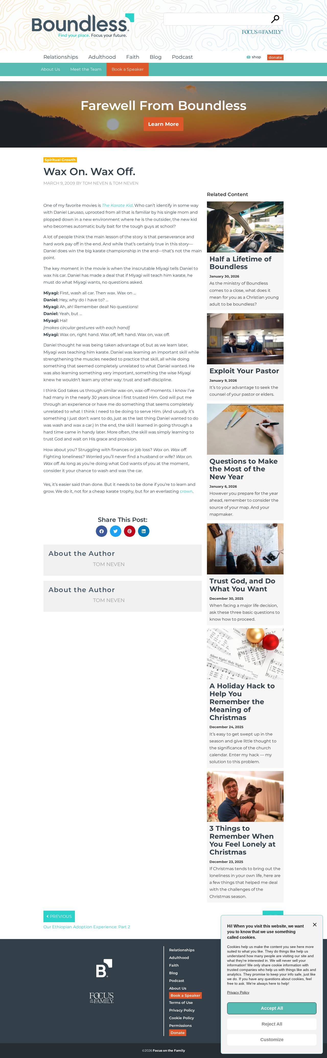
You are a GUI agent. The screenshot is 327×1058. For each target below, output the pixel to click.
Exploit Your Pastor (244, 371)
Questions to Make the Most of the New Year (243, 469)
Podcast (182, 57)
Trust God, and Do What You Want (242, 585)
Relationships (60, 57)
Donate (178, 1032)
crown (186, 491)
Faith (132, 57)
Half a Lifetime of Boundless (240, 263)
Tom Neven (95, 183)
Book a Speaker (128, 69)
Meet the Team (85, 69)
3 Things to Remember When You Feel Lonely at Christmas (242, 840)
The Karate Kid (117, 205)
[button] (101, 531)
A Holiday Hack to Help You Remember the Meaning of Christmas (242, 702)
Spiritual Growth (60, 160)
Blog (156, 57)
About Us (50, 69)
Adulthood (102, 57)
